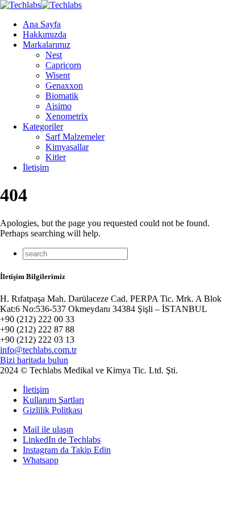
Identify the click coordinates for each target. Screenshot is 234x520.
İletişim (36, 167)
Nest (53, 55)
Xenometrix (66, 116)
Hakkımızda (44, 34)
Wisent (57, 75)
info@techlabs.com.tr (38, 350)
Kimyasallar (67, 147)
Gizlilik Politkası (52, 410)
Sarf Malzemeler (75, 137)
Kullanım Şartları (53, 400)
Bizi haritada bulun (34, 360)
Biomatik (61, 96)
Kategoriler (43, 126)
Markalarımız (46, 44)
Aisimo (58, 106)
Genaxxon (64, 85)
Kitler (55, 157)
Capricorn (63, 65)
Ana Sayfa (42, 24)
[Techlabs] (41, 5)
